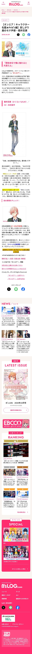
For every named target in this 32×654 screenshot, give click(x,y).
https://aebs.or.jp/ (20, 644)
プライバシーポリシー (18, 624)
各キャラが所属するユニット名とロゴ (14, 269)
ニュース (4, 591)
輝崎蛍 (23, 258)
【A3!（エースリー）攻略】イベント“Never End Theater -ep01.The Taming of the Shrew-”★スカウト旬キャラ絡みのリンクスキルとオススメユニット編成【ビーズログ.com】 (9, 482)
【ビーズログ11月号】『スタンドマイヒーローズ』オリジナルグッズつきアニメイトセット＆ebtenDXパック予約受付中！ (8, 321)
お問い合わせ (5, 624)
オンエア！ (16, 9)
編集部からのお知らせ (22, 598)
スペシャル (9, 9)
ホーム (3, 9)
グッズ (18, 591)
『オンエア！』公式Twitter (16, 279)
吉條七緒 (17, 258)
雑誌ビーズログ (6, 595)
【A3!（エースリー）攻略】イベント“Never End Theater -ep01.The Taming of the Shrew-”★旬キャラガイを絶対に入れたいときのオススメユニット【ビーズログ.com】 (23, 347)
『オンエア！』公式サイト (16, 275)
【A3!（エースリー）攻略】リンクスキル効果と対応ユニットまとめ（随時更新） (15, 461)
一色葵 (11, 258)
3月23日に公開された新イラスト (12, 265)
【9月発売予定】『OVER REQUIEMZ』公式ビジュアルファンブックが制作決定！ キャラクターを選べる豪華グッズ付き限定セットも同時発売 (9, 504)
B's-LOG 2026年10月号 (16, 403)
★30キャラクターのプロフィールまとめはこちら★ (16, 251)
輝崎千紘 (4, 258)
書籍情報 (4, 598)
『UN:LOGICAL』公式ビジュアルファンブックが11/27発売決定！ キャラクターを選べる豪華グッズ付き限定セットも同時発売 (23, 322)
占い (17, 595)
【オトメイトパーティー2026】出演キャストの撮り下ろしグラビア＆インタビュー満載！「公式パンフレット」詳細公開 (8, 345)
